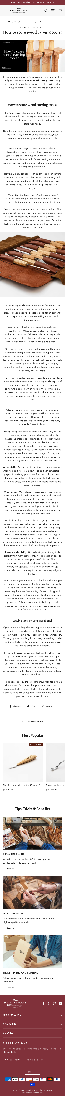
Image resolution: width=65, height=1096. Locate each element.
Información (12, 1015)
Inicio (5, 22)
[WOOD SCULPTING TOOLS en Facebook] (43, 1003)
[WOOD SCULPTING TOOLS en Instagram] (54, 1003)
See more (10, 868)
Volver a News (35, 721)
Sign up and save (15, 1043)
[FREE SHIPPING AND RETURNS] (32, 951)
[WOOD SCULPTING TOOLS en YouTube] (60, 1003)
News (11, 22)
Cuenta (8, 1033)
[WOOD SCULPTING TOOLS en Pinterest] (49, 1003)
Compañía (10, 1024)
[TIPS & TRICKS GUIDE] (32, 833)
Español (30, 1071)
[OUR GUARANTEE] (32, 892)
